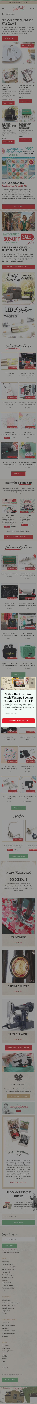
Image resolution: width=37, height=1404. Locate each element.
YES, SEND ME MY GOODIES (18, 721)
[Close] (33, 679)
